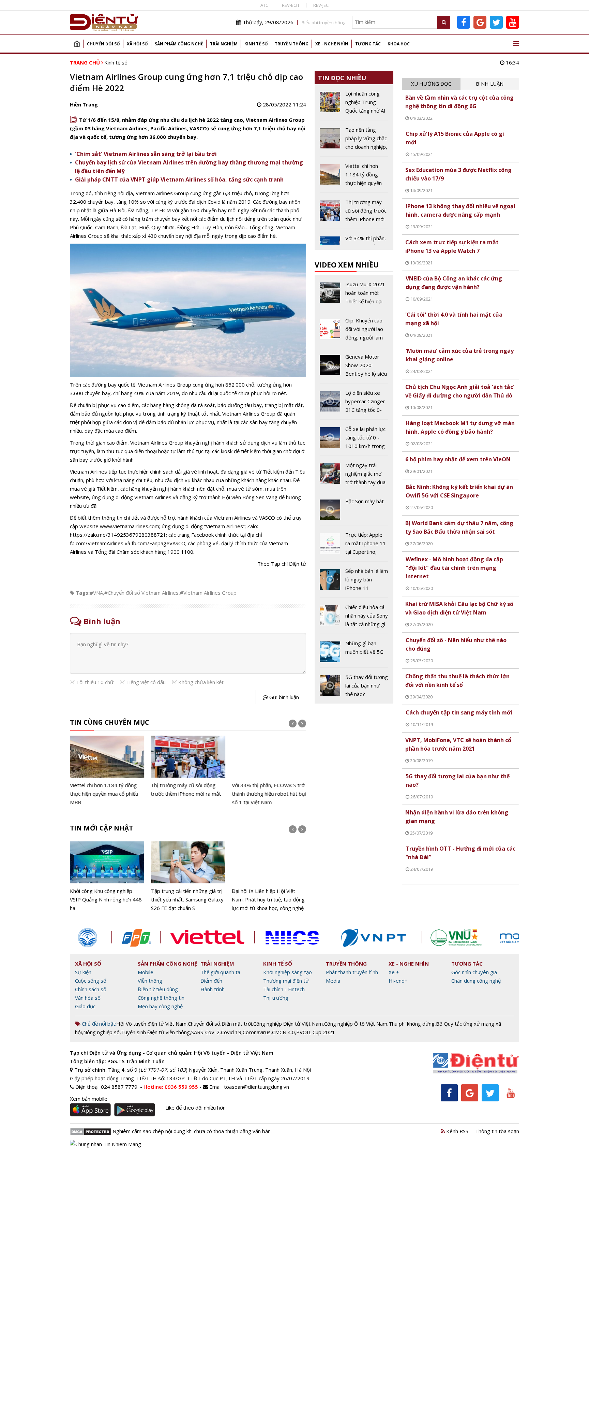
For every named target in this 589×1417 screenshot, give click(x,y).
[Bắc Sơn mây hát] (354, 511)
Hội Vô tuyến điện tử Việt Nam (151, 1023)
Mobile (145, 972)
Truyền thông (291, 44)
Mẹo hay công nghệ (160, 1006)
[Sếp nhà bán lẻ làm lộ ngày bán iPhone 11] (354, 582)
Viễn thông (150, 980)
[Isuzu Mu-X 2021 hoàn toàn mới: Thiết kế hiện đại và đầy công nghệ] (354, 295)
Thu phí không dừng (412, 1023)
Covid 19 (231, 1032)
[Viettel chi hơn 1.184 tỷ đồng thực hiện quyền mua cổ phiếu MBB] (107, 771)
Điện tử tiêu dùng (158, 989)
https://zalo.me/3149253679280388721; (118, 534)
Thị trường (275, 997)
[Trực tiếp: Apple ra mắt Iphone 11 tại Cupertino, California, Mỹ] (354, 546)
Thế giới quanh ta (220, 972)
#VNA (96, 592)
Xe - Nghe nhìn (331, 44)
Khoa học (399, 44)
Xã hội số (137, 44)
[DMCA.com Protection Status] (90, 1131)
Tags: (83, 592)
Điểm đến (211, 980)
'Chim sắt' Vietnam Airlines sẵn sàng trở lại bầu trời (146, 154)
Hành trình (212, 989)
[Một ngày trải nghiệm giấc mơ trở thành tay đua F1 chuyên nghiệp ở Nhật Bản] (354, 476)
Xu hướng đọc (431, 83)
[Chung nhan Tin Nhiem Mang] (105, 1143)
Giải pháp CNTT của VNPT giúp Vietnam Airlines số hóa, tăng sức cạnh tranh (179, 179)
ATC (264, 5)
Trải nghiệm (224, 44)
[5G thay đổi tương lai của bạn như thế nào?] (354, 685)
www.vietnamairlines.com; (130, 526)
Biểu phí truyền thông (323, 22)
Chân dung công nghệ (476, 980)
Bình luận (489, 83)
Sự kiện (83, 972)
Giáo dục (85, 1006)
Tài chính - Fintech (284, 989)
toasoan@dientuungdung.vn (256, 1086)
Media (333, 980)
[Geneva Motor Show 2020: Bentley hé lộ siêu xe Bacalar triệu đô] (354, 367)
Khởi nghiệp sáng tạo (287, 972)
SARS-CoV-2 (205, 1032)
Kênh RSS (456, 1131)
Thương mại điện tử (286, 980)
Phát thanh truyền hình (352, 972)
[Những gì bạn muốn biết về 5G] (354, 653)
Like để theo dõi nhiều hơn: (196, 1107)
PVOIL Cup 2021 (315, 1032)
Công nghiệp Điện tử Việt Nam (288, 1023)
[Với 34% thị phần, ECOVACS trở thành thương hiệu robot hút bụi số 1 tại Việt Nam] (269, 771)
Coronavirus (257, 1032)
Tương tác (368, 44)
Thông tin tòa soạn (497, 1131)
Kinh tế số (256, 44)
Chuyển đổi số (103, 44)
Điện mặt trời (237, 1023)
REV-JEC (321, 5)
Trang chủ (77, 44)
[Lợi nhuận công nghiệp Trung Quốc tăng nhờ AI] (354, 104)
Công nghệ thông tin (161, 997)
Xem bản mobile (88, 1098)
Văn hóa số (88, 997)
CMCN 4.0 (283, 1032)
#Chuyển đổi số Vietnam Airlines (141, 592)
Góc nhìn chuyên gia (474, 972)
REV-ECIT (291, 5)
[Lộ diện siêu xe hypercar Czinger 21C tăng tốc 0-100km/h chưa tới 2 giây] (354, 404)
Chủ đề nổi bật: (98, 1023)
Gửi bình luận (283, 697)
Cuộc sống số (90, 980)
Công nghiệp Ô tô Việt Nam (355, 1023)
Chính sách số (90, 989)
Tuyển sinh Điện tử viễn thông (155, 1032)
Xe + (394, 972)
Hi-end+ (398, 980)
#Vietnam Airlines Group (208, 592)
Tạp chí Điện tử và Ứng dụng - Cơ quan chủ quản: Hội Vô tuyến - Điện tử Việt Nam (171, 1052)
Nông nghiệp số (101, 1032)
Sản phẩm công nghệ (179, 44)
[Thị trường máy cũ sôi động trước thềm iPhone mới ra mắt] (188, 767)
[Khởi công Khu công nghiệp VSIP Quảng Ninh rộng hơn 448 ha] (107, 876)
